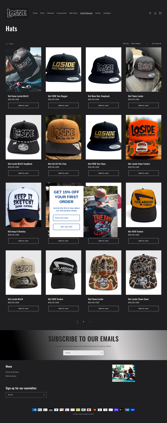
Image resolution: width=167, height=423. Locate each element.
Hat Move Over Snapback (99, 96)
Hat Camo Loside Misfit (18, 96)
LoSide (80, 414)
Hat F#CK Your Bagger (58, 96)
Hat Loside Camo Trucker (139, 164)
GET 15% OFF (66, 227)
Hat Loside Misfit (15, 299)
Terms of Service (12, 372)
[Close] (115, 188)
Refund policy (11, 376)
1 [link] (77, 321)
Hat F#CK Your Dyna (97, 164)
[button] (150, 13)
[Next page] (89, 321)
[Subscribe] (101, 353)
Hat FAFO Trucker (135, 231)
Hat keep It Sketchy (17, 231)
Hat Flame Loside (135, 96)
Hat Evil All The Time (57, 164)
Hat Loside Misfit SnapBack (20, 164)
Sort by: (126, 43)
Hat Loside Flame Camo (138, 299)
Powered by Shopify (88, 414)
